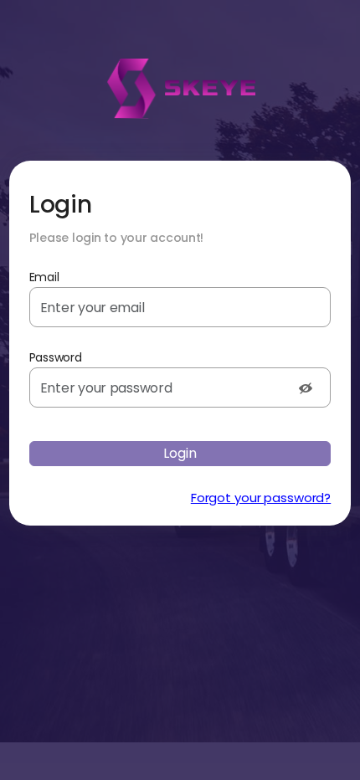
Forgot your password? (261, 497)
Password (55, 357)
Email (44, 277)
